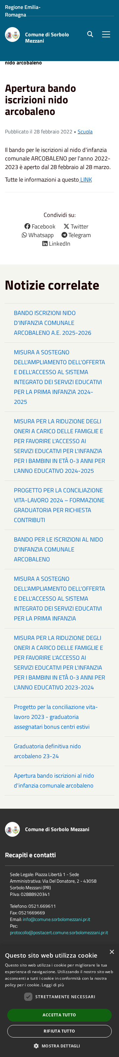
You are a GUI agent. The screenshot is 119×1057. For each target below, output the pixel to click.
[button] (59, 1045)
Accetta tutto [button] (59, 1015)
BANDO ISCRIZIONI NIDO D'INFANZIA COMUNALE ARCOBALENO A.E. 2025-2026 (52, 322)
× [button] (111, 952)
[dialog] (59, 1001)
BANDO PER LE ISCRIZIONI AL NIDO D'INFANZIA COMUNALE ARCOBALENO (58, 549)
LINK (85, 179)
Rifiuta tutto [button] (59, 1031)
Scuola (85, 131)
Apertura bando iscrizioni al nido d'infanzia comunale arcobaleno (54, 780)
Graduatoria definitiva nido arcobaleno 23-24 (47, 751)
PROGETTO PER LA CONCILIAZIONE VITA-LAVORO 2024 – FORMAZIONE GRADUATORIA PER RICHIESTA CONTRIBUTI (59, 505)
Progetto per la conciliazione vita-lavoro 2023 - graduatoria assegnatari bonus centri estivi (56, 716)
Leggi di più (53, 985)
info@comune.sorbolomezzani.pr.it (56, 919)
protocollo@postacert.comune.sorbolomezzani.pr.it (59, 932)
